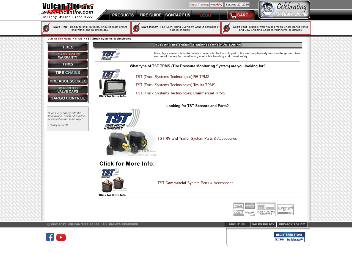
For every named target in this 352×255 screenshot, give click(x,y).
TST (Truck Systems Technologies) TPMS (173, 77)
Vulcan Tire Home (60, 38)
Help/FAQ (216, 4)
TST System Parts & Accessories (197, 138)
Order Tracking (199, 4)
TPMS (78, 38)
